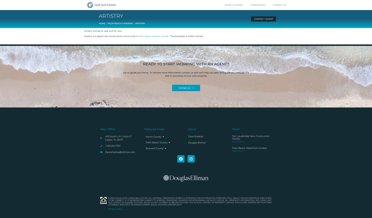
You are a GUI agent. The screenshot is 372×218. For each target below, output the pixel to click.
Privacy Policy (115, 209)
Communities (257, 5)
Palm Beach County (156, 142)
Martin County (153, 136)
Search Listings (234, 5)
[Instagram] (191, 159)
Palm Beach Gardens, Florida (153, 36)
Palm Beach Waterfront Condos (249, 148)
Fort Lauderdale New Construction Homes (251, 137)
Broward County (154, 148)
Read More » (238, 141)
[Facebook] (181, 159)
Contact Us (279, 5)
